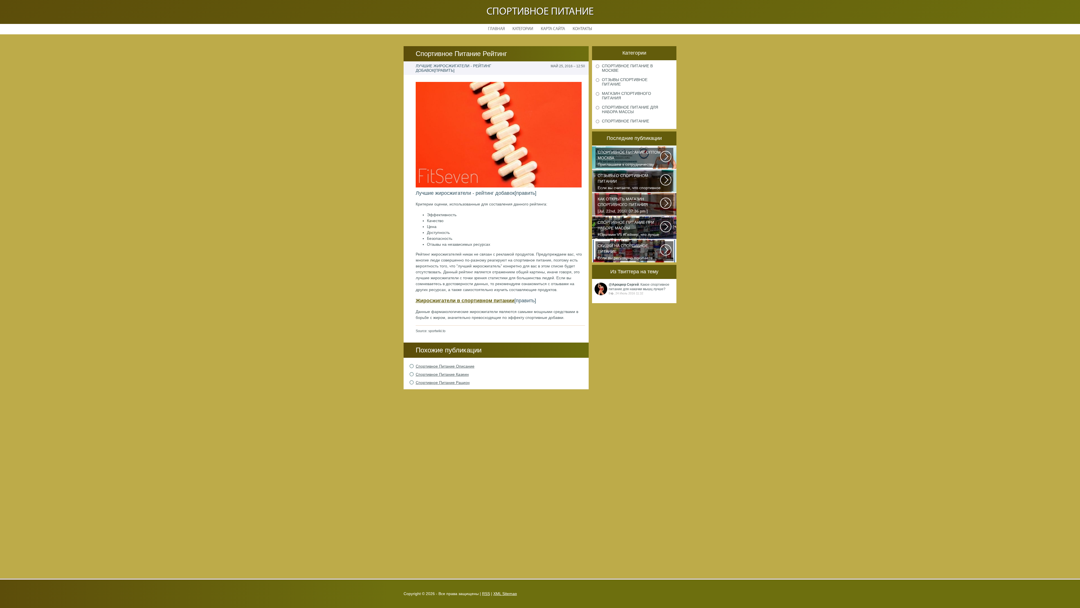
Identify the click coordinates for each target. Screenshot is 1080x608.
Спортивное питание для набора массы (630, 109)
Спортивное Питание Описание (445, 366)
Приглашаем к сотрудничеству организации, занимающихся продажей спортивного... (629, 159)
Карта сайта (553, 29)
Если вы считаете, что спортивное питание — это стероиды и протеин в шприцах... (629, 182)
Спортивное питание (540, 12)
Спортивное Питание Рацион (443, 382)
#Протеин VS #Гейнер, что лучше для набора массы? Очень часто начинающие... (628, 229)
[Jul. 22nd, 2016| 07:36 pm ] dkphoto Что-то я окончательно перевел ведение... (626, 205)
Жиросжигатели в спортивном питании (465, 300)
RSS (486, 593)
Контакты (582, 29)
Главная (496, 29)
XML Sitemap (505, 593)
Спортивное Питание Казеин (442, 374)
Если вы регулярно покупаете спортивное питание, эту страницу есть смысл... (625, 252)
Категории (522, 29)
